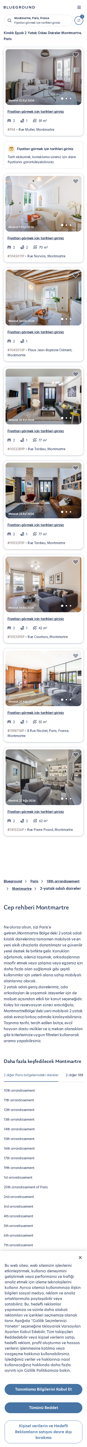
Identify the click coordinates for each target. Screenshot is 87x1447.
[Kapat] (80, 1258)
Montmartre (22, 888)
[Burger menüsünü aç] (79, 7)
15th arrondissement (19, 1139)
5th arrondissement (18, 1226)
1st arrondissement (18, 1177)
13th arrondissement (19, 1119)
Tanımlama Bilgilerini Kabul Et (43, 1389)
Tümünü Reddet (43, 1407)
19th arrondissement (19, 1168)
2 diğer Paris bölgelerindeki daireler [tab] (31, 1075)
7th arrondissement (18, 1245)
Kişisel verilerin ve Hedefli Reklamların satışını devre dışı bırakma (43, 1431)
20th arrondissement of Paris (26, 1187)
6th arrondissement (18, 1235)
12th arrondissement (19, 1110)
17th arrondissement (19, 1158)
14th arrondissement (19, 1129)
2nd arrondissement (19, 1197)
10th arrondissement (19, 1090)
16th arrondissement (19, 1148)
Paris (34, 881)
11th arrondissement (19, 1100)
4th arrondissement (18, 1216)
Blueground (13, 881)
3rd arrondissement (18, 1206)
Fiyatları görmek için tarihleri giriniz (35, 111)
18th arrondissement (63, 881)
